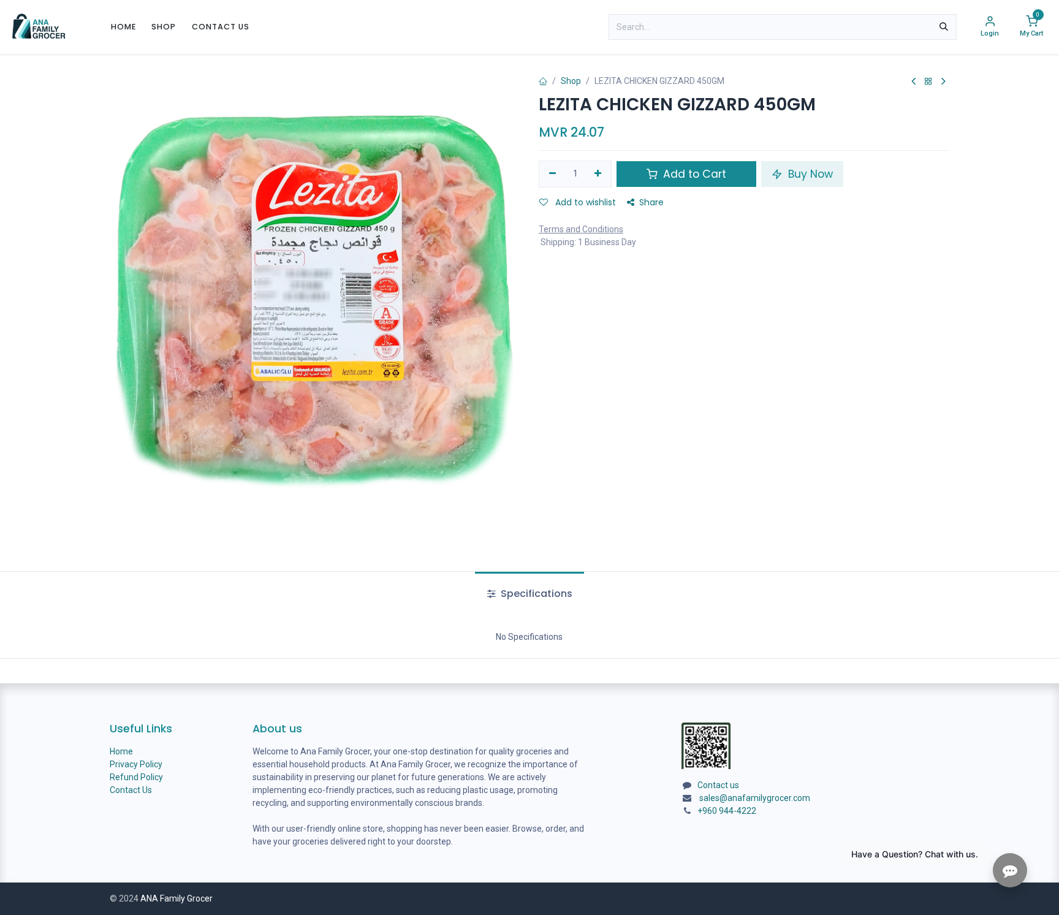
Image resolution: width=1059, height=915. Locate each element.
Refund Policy (136, 777)
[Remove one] (552, 174)
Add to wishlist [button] (584, 202)
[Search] (944, 27)
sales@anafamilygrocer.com (754, 798)
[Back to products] (928, 81)
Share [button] (651, 202)
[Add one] (598, 174)
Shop (571, 81)
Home (121, 751)
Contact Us (131, 790)
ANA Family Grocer (176, 898)
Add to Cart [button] (693, 174)
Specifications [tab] (535, 594)
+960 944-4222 (726, 811)
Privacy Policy (136, 764)
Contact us (718, 785)
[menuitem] (123, 26)
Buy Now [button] (809, 174)
